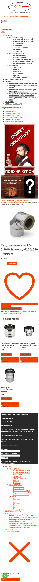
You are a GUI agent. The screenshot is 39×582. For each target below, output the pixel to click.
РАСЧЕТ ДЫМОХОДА (13, 104)
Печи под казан (20, 77)
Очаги (16, 69)
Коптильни (18, 73)
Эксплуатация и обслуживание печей (23, 86)
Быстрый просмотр (9, 359)
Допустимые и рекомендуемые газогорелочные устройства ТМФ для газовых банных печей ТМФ (23, 96)
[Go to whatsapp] (5, 576)
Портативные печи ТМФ (24, 61)
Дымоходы (11, 200)
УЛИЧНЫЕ (13, 65)
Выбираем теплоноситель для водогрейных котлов (22, 90)
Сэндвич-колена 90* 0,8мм (11, 202)
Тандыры (17, 67)
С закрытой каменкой (23, 41)
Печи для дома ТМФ (12, 113)
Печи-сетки (18, 43)
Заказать (4, 457)
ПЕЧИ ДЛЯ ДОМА (16, 53)
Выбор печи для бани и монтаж (23, 83)
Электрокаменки (20, 47)
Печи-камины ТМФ (12, 116)
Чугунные (17, 51)
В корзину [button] (6, 354)
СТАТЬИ (8, 81)
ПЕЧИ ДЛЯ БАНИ (16, 37)
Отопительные (19, 55)
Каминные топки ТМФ (23, 59)
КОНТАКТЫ (9, 102)
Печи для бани (10, 111)
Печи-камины (19, 57)
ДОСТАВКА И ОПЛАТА (14, 79)
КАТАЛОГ (9, 35)
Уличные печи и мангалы (14, 122)
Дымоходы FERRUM (24, 200)
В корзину (12, 263)
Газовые (17, 49)
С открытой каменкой (23, 39)
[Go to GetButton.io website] (5, 580)
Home (3, 200)
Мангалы (17, 71)
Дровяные (17, 45)
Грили (16, 75)
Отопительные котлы (22, 63)
